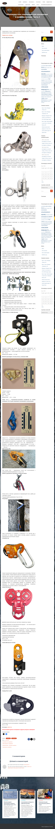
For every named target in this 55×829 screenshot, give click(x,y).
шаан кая (48, 101)
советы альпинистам (47, 237)
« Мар (42, 306)
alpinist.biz (9, 727)
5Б (42, 67)
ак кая (51, 67)
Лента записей (44, 48)
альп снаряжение (44, 77)
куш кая (44, 82)
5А (50, 65)
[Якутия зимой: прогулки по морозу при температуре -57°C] (10, 793)
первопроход (47, 91)
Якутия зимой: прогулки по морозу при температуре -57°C (10, 803)
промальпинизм (5, 745)
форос (51, 240)
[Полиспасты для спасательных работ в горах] (45, 793)
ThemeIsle (51, 826)
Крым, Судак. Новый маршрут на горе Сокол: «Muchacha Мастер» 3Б (47, 123)
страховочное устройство (7, 747)
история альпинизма (48, 80)
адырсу (48, 67)
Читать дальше (6, 816)
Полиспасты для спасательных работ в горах (44, 803)
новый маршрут (44, 84)
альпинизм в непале (49, 74)
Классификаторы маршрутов (46, 4)
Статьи (37, 4)
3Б (46, 65)
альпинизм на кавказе (46, 75)
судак (42, 98)
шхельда (42, 102)
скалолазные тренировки (45, 95)
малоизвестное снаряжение (7, 741)
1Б (41, 65)
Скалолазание (20, 4)
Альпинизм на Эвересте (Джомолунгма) (27, 802)
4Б (49, 65)
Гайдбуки (33, 4)
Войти (43, 46)
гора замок (46, 219)
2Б (44, 65)
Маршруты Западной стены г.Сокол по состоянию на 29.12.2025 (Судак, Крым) (47, 117)
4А (48, 65)
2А (42, 65)
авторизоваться (26, 764)
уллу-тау (48, 240)
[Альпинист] (4, 3)
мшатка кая (48, 83)
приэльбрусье (44, 92)
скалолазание (49, 92)
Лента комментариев (45, 50)
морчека (45, 83)
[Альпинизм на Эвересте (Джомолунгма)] (27, 793)
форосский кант (44, 101)
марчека (47, 82)
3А (45, 65)
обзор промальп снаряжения (8, 743)
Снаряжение (14, 738)
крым (42, 82)
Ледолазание (27, 4)
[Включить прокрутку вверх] (53, 827)
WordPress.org (44, 52)
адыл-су (46, 67)
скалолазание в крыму (46, 94)
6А (43, 67)
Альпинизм (8, 738)
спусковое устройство (12, 745)
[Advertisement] (47, 59)
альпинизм (7, 740)
